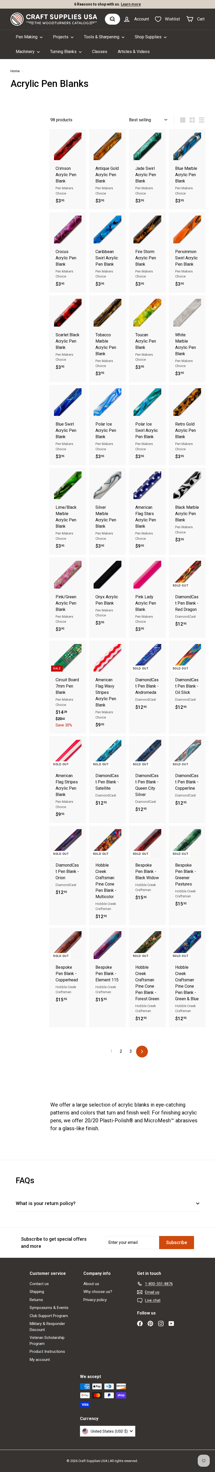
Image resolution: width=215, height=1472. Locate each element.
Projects (61, 36)
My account (40, 1359)
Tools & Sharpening (102, 36)
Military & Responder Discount (47, 1326)
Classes (99, 51)
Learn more (131, 4)
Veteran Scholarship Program (47, 1340)
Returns (36, 1299)
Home (15, 71)
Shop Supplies (149, 36)
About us (91, 1283)
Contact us (39, 1283)
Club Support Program (49, 1315)
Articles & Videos (134, 51)
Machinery (26, 51)
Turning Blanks (64, 51)
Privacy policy (95, 1299)
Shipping (37, 1291)
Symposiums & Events (49, 1307)
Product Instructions (47, 1351)
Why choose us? (97, 1291)
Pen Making (27, 36)
